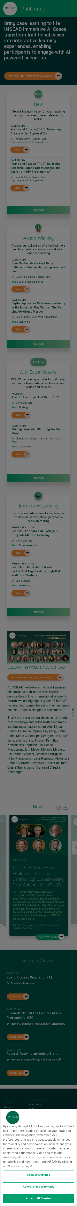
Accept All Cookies (38, 1198)
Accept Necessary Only (38, 1186)
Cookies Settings (38, 1174)
